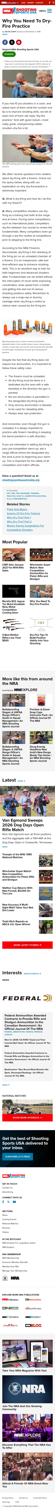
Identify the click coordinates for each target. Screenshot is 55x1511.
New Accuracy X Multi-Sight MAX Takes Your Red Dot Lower (17, 907)
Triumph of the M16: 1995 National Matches (17, 856)
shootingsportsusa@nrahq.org (21, 480)
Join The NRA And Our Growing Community (22, 1407)
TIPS (18, 493)
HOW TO (20, 496)
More (20, 781)
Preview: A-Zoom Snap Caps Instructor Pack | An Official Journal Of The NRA (41, 715)
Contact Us (7, 1187)
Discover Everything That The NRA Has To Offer (26, 1446)
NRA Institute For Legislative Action (19, 1243)
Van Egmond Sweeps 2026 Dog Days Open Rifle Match (23, 825)
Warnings (6, 1502)
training (35, 493)
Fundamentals (17, 277)
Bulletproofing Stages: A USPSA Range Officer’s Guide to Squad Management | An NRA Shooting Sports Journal (12, 718)
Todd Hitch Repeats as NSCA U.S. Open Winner (16, 923)
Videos (5, 1232)
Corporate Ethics (40, 1498)
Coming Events (9, 1219)
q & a (9, 498)
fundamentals (20, 498)
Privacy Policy (7, 1498)
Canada (8, 1034)
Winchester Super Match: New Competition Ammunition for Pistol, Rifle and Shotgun (18, 875)
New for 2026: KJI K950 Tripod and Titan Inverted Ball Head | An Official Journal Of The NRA (27, 1043)
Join (23, 2)
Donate (39, 2)
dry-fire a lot (20, 128)
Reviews (6, 1227)
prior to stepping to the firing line (21, 240)
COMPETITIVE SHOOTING (35, 496)
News (4, 34)
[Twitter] (53, 2)
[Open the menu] (49, 10)
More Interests (31, 973)
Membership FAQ (10, 1266)
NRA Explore (8, 1247)
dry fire (11, 493)
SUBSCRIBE (17, 1156)
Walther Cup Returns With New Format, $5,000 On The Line (17, 890)
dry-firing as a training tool (25, 213)
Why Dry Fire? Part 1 (19, 517)
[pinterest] (18, 41)
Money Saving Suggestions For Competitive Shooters (25, 528)
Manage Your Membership (14, 1270)
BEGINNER (25, 493)
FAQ (17, 1502)
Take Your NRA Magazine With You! (24, 1371)
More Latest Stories (33, 945)
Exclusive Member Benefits (15, 1262)
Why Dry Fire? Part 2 (19, 522)
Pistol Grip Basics (17, 509)
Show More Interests (33, 1117)
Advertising (7, 1192)
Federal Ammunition (15, 1031)
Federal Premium (34, 1031)
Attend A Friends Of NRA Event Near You (25, 1484)
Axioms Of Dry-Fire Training (23, 513)
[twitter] (11, 41)
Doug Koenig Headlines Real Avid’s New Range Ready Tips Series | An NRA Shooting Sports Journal (40, 754)
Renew (30, 2)
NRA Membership (10, 1258)
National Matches (14, 1096)
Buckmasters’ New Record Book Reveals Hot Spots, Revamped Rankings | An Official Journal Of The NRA (26, 1072)
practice (11, 496)
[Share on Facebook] (5, 41)
